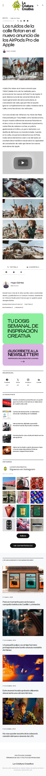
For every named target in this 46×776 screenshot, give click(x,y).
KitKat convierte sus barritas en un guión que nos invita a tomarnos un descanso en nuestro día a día (28, 402)
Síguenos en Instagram (22, 469)
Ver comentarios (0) (23, 545)
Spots (5, 18)
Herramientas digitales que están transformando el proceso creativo (26, 424)
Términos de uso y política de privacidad (23, 757)
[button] (4, 5)
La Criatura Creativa (23, 763)
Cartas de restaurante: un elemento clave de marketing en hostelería (26, 413)
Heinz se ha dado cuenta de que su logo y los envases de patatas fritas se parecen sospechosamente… (28, 449)
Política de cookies (23, 755)
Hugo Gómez (11, 51)
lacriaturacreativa (18, 467)
